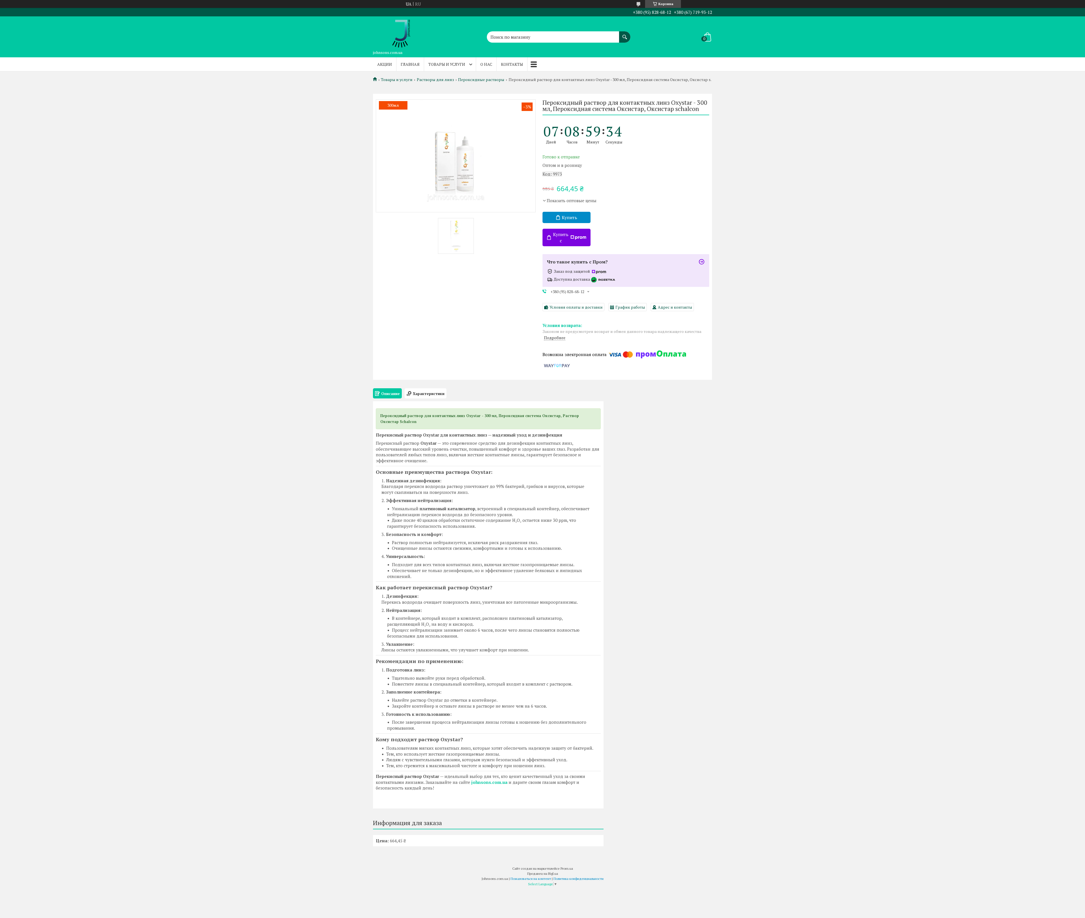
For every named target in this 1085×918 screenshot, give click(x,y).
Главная (410, 64)
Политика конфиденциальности (579, 878)
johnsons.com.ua (489, 782)
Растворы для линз (435, 79)
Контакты (512, 64)
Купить (569, 217)
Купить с (560, 237)
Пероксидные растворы (481, 79)
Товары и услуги (446, 64)
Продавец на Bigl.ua (542, 873)
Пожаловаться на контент (531, 878)
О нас (486, 64)
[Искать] (624, 34)
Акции (384, 64)
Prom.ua (567, 868)
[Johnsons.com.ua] (401, 31)
